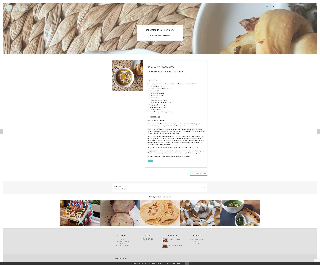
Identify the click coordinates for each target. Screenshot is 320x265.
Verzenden (123, 243)
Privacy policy (197, 243)
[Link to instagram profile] (149, 239)
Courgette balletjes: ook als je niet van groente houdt (176, 239)
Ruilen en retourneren (122, 245)
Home (267, 6)
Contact (301, 6)
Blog (274, 6)
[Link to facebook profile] (143, 239)
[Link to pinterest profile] (146, 239)
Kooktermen (291, 6)
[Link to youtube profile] (152, 239)
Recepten (281, 6)
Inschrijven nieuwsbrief (123, 241)
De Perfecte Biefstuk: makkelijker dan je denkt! (176, 245)
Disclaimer (197, 241)
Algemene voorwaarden (197, 239)
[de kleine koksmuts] (17, 8)
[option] (80, 213)
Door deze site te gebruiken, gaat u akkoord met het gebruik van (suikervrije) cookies (155, 263)
